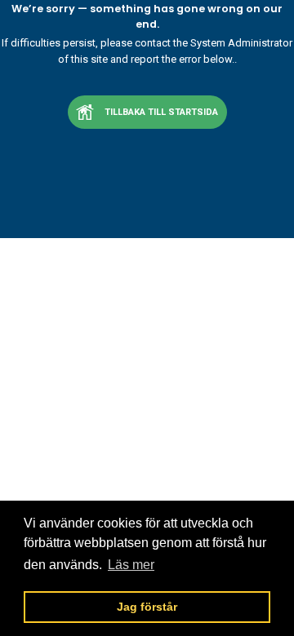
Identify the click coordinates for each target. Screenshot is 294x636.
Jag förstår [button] (147, 606)
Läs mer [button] (131, 565)
